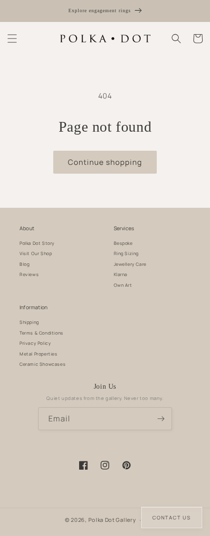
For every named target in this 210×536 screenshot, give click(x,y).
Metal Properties (39, 354)
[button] (12, 38)
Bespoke (123, 243)
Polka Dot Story (37, 243)
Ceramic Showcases (42, 364)
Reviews (29, 274)
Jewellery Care (130, 264)
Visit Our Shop (36, 253)
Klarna (121, 274)
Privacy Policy (35, 343)
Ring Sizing (126, 253)
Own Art (123, 285)
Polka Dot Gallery (112, 519)
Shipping (29, 322)
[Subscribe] (160, 418)
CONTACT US (171, 517)
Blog (24, 264)
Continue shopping (105, 162)
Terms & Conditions (41, 333)
